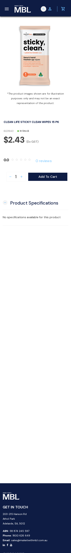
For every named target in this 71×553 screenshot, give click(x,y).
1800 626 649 (21, 535)
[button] (30, 203)
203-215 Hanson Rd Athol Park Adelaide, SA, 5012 (15, 518)
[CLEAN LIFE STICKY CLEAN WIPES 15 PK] (35, 56)
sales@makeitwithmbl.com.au (29, 540)
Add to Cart (47, 176)
